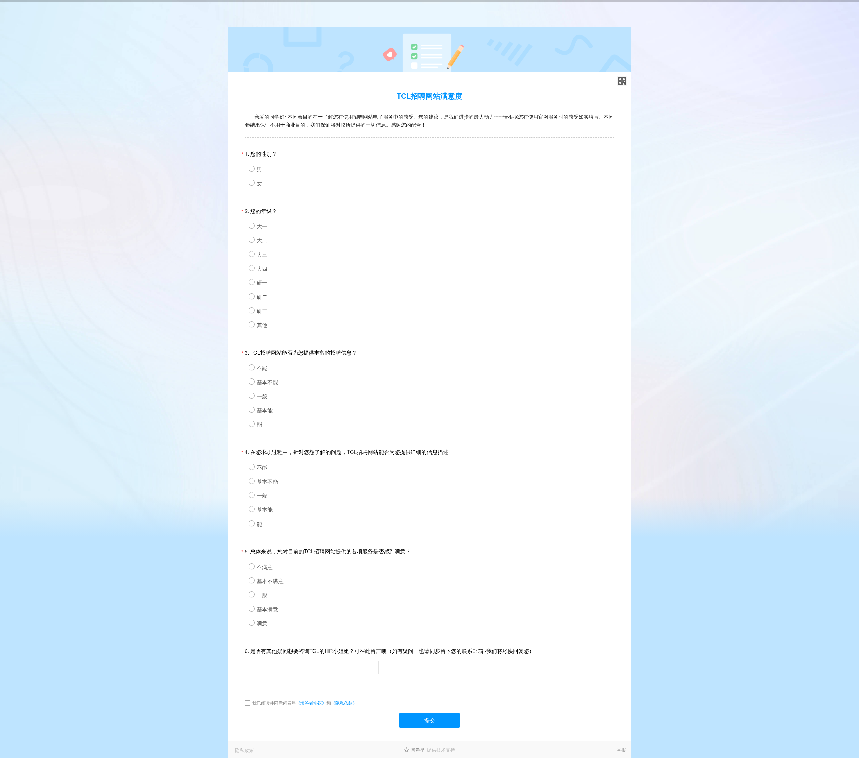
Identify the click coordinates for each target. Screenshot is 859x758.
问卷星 (418, 749)
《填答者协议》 (311, 703)
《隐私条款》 (344, 703)
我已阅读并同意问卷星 (274, 703)
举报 (621, 749)
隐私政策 (244, 750)
